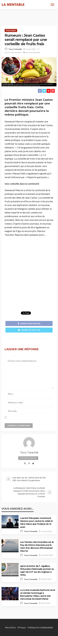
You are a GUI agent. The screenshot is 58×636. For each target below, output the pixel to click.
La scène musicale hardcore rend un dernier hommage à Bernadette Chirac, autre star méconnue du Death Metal (37, 594)
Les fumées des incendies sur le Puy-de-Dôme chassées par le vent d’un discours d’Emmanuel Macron (37, 546)
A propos (21, 627)
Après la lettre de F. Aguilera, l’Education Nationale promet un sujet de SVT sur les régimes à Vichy (37, 570)
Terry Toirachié (15, 49)
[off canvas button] (52, 4)
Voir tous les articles (28, 458)
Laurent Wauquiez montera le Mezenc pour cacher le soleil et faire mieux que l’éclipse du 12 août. (36, 522)
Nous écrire (10, 627)
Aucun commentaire (13, 52)
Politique (11, 30)
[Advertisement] (29, 15)
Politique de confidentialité (40, 627)
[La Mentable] (13, 4)
